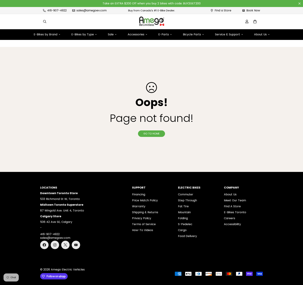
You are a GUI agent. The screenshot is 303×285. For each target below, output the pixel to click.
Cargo (182, 230)
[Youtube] (76, 245)
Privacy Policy (141, 218)
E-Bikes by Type (82, 34)
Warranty (138, 206)
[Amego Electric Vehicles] (151, 21)
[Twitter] (65, 245)
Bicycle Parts (192, 34)
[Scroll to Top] (296, 266)
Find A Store (232, 206)
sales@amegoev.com (55, 238)
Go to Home (151, 133)
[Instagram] (55, 245)
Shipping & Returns (145, 212)
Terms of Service (144, 224)
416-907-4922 (50, 234)
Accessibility (232, 224)
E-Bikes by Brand (45, 34)
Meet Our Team (235, 200)
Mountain (184, 212)
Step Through (187, 200)
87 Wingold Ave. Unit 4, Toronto (62, 210)
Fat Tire (183, 206)
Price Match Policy (145, 200)
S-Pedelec (185, 224)
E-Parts (163, 34)
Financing (138, 194)
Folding (183, 218)
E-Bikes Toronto (235, 212)
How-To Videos (142, 230)
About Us (260, 34)
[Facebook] (44, 245)
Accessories (136, 34)
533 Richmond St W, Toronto (60, 199)
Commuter (185, 194)
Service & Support (227, 34)
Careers (229, 218)
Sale (111, 34)
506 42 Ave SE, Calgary (56, 222)
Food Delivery (187, 236)
